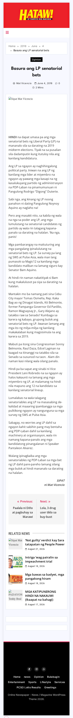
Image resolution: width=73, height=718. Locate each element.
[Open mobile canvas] (7, 32)
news (27, 676)
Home (16, 676)
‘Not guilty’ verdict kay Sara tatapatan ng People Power (44, 542)
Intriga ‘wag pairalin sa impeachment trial (41, 559)
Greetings (50, 687)
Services (59, 682)
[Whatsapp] (43, 669)
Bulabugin (53, 676)
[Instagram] (36, 669)
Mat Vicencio (24, 83)
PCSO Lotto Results (29, 687)
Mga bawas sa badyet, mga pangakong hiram (44, 576)
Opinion (36, 59)
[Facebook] (29, 669)
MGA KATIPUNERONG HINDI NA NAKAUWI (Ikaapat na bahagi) (40, 596)
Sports (32, 682)
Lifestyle (45, 682)
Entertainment (16, 682)
